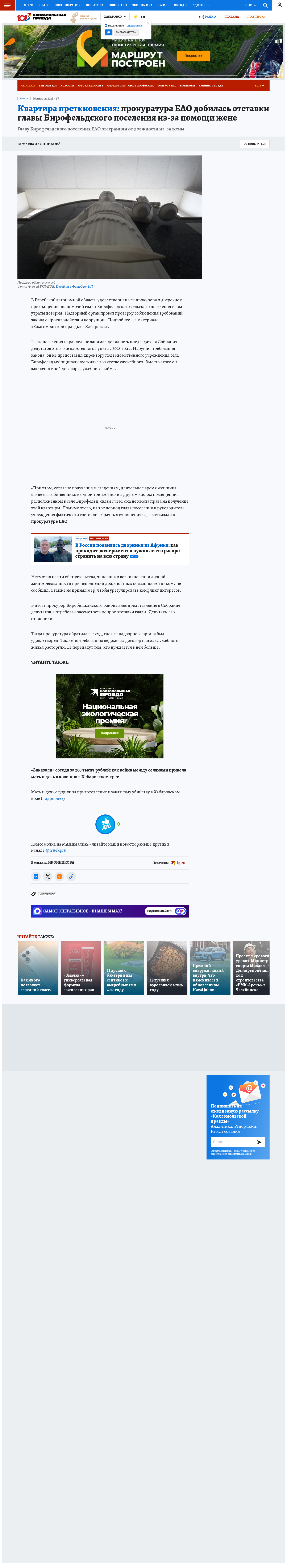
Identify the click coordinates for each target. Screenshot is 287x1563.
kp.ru (181, 862)
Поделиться (257, 143)
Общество (118, 5)
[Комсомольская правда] (41, 17)
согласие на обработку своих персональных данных (233, 1152)
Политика (95, 5)
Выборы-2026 (48, 85)
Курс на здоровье (90, 85)
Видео (44, 5)
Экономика (142, 5)
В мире (163, 5)
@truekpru (55, 850)
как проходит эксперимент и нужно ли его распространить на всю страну (128, 551)
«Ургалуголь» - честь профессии (130, 85)
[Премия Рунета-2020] (81, 17)
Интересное (47, 894)
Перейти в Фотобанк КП (74, 286)
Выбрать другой (126, 32)
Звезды (180, 5)
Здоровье (200, 5)
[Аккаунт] (279, 5)
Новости (67, 85)
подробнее (52, 798)
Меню (7, 5)
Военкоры (187, 85)
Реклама (231, 17)
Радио (210, 17)
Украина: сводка (211, 85)
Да (108, 32)
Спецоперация (68, 5)
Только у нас (166, 85)
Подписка (256, 17)
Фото (28, 5)
